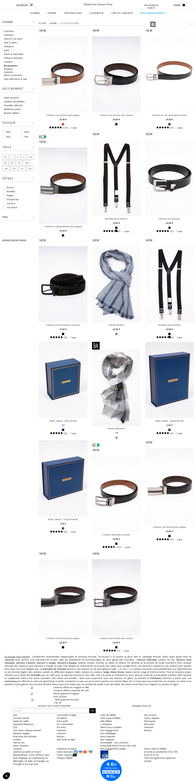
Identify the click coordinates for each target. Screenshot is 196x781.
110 (13, 168)
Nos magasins (107, 739)
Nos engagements (109, 730)
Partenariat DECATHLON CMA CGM (118, 745)
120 (29, 168)
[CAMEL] (63, 123)
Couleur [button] (8, 122)
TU (5, 157)
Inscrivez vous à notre (54, 705)
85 (5, 162)
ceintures (10, 659)
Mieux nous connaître (111, 727)
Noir (8, 136)
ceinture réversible (147, 659)
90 (12, 162)
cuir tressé (12, 207)
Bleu (8, 131)
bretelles (11, 191)
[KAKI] (116, 437)
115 (21, 168)
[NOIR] (116, 123)
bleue (114, 672)
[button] (18, 22)
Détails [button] (7, 178)
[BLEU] (116, 333)
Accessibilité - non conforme (114, 742)
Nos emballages (108, 733)
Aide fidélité (106, 721)
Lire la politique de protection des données (24, 756)
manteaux (10, 681)
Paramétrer (19, 765)
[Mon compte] (169, 4)
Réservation (150, 721)
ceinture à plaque (67, 662)
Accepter (51, 765)
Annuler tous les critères (14, 240)
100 (26, 162)
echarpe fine (13, 199)
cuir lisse (11, 203)
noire (128, 672)
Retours (148, 730)
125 (30, 157)
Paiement (148, 727)
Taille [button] (6, 147)
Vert (26, 136)
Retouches (149, 724)
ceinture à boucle (25, 662)
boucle (10, 187)
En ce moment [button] (12, 88)
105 (6, 168)
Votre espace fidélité (110, 718)
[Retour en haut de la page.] (185, 777)
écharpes (156, 678)
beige (106, 672)
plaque (10, 195)
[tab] (18, 23)
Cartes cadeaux (151, 718)
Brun (26, 131)
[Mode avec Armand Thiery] (98, 3)
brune (121, 672)
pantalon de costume (54, 668)
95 (19, 162)
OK (92, 710)
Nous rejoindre (107, 736)
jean (128, 665)
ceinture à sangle (46, 662)
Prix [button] (5, 217)
